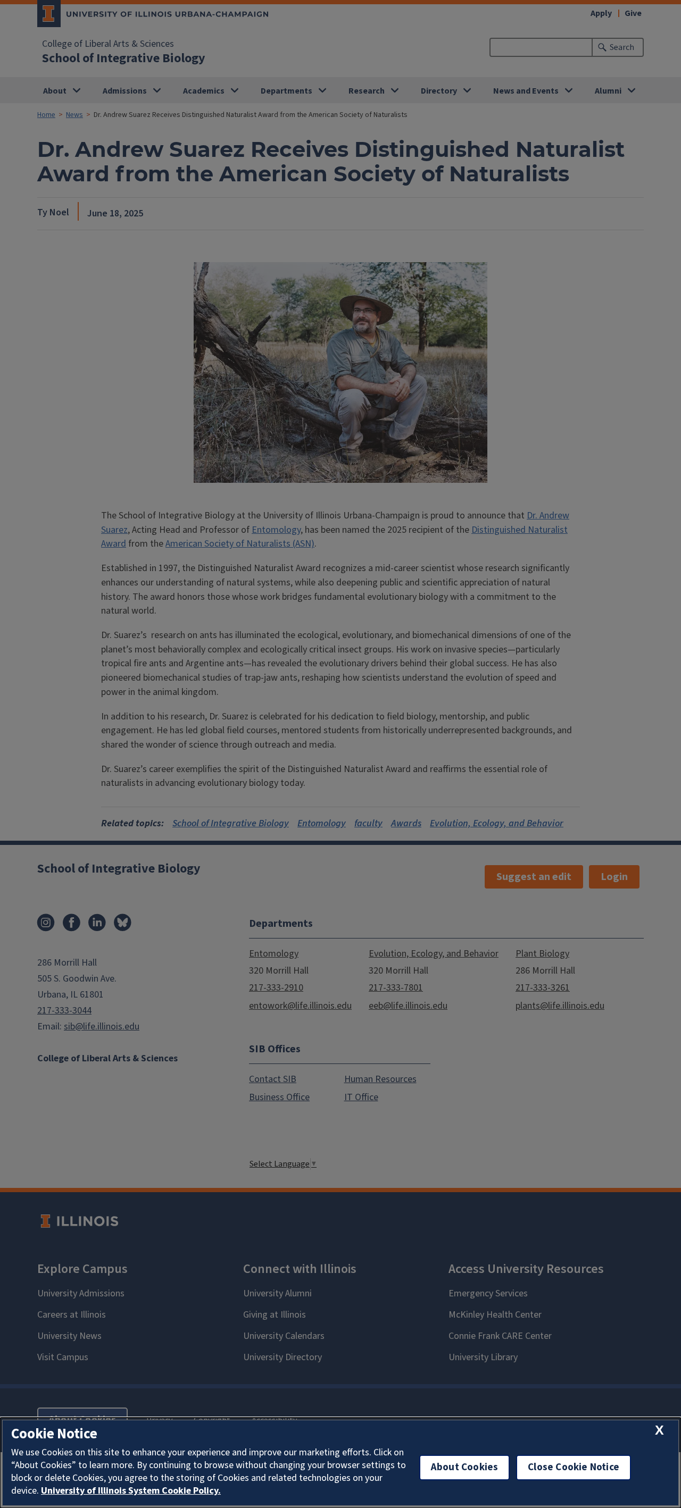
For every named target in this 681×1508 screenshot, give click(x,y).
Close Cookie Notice (573, 1467)
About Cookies (464, 1467)
